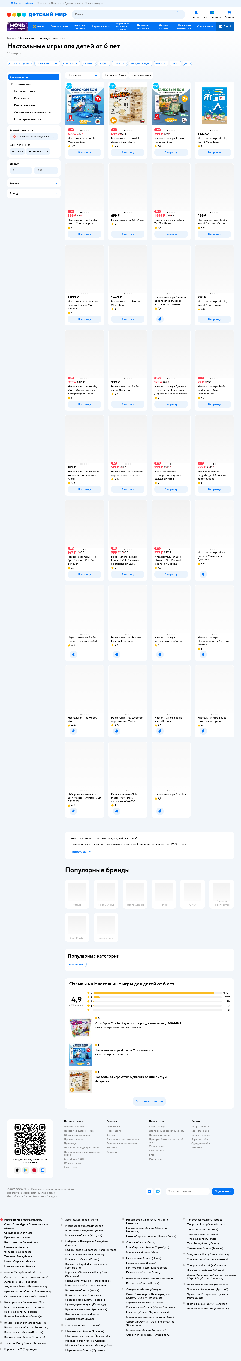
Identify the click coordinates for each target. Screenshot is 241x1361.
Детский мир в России (19, 1196)
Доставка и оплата (74, 1126)
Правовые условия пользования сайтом (52, 1189)
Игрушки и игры (21, 84)
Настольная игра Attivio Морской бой (124, 1050)
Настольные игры (24, 91)
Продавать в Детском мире (79, 1130)
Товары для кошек (201, 1126)
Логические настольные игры (32, 112)
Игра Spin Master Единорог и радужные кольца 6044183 (138, 1023)
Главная (11, 38)
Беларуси (52, 1196)
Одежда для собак (200, 1143)
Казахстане (38, 1196)
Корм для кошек (200, 1130)
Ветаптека (196, 1147)
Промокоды (70, 1143)
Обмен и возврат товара (77, 1134)
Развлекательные (24, 105)
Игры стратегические (27, 119)
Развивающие (22, 98)
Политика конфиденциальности (81, 1147)
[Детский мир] (37, 14)
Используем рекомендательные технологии (31, 1192)
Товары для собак (200, 1134)
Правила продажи (73, 1139)
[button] (225, 26)
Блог (151, 1154)
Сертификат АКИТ (74, 1158)
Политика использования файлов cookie (82, 1153)
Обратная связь (72, 1163)
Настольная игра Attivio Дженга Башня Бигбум (131, 1077)
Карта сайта (70, 1167)
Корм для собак (199, 1139)
